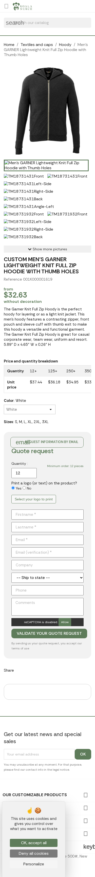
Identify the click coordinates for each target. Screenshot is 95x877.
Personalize (33, 864)
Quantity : (19, 463)
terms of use (20, 648)
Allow (65, 622)
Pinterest (47, 670)
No (29, 488)
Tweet (34, 670)
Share (21, 670)
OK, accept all (34, 842)
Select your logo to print (34, 499)
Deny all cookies (34, 853)
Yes (19, 488)
